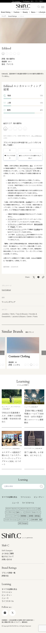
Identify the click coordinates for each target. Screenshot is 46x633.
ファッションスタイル (12, 516)
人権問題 (30, 516)
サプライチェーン (29, 168)
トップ (4, 16)
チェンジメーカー (24, 519)
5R (39, 509)
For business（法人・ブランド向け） (33, 1)
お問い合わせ (7, 560)
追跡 (13, 227)
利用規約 (4, 620)
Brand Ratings (12, 16)
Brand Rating (5, 12)
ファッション (25, 497)
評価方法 (5, 576)
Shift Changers (23, 523)
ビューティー (39, 497)
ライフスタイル (28, 503)
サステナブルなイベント (33, 512)
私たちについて (8, 557)
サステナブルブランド (12, 509)
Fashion (16, 12)
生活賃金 (28, 202)
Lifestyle (42, 12)
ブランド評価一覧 (8, 573)
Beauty (25, 12)
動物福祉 (37, 516)
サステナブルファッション (28, 509)
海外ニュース (20, 512)
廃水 (31, 166)
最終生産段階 (38, 224)
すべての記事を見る (9, 497)
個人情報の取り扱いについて (11, 622)
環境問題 (23, 516)
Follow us (21, 621)
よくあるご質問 (8, 554)
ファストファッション (10, 519)
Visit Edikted (6, 290)
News (33, 12)
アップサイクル (10, 512)
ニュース (15, 503)
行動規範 (21, 214)
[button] (2, 353)
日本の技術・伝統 (36, 519)
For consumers (16, 1)
